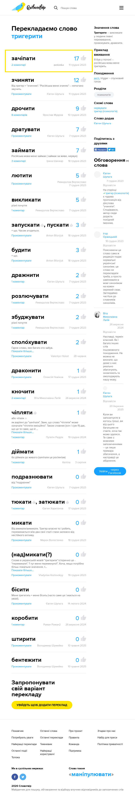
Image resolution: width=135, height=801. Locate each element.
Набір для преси (107, 737)
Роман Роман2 (52, 624)
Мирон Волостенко (51, 540)
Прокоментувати (21, 93)
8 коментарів (19, 114)
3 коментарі (19, 160)
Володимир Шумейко (50, 645)
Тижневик (46, 744)
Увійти (110, 471)
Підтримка (75, 750)
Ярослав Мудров (53, 114)
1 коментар (18, 210)
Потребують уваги (22, 737)
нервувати (100, 107)
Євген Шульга (102, 123)
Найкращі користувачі (47, 752)
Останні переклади (51, 737)
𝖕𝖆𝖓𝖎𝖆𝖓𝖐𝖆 (59, 64)
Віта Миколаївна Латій (47, 397)
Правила (74, 737)
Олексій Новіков (53, 376)
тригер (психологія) (105, 111)
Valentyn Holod (60, 355)
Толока (16, 757)
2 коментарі (19, 64)
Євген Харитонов (52, 508)
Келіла (66, 462)
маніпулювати (91, 774)
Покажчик (18, 730)
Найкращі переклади (24, 744)
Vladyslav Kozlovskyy (51, 575)
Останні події (19, 750)
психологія (104, 94)
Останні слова (48, 730)
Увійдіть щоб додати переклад (42, 705)
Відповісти (109, 185)
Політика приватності (110, 744)
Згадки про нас (106, 730)
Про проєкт (75, 730)
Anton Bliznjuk (54, 235)
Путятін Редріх (54, 437)
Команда (74, 744)
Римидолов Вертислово (71, 181)
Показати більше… (23, 351)
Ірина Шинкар (55, 160)
